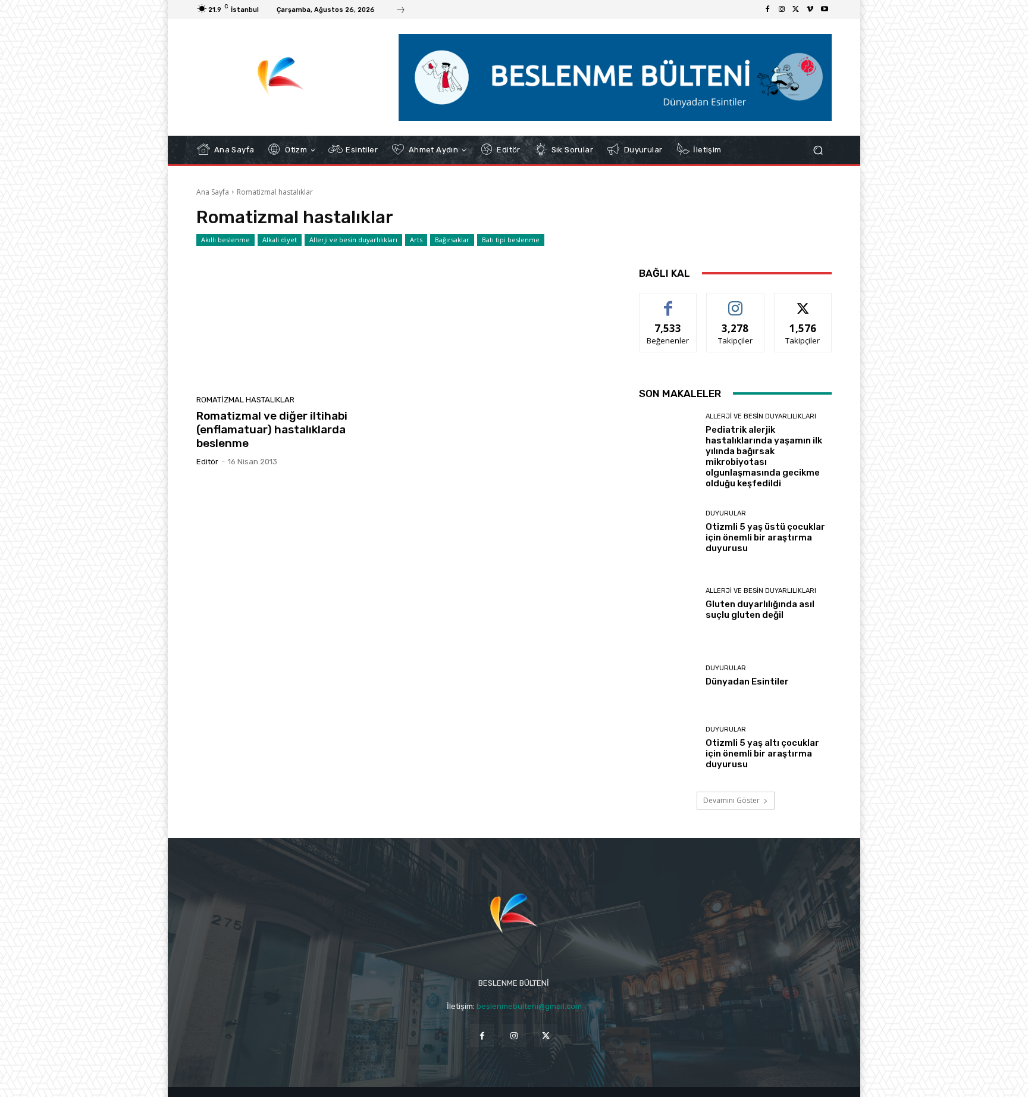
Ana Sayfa (212, 192)
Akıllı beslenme (225, 239)
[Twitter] (796, 9)
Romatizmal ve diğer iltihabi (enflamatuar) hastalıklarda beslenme (271, 429)
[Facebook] (767, 9)
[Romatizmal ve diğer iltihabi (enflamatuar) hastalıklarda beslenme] (296, 324)
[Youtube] (824, 9)
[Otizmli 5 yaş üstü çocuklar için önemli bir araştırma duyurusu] (668, 532)
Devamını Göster (731, 800)
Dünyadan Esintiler (747, 681)
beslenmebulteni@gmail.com (529, 1006)
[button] (818, 150)
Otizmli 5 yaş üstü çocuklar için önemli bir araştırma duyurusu (765, 537)
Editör (207, 461)
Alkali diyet (279, 239)
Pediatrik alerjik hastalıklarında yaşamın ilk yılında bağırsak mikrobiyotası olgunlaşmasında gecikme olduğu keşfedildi (764, 456)
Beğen (668, 302)
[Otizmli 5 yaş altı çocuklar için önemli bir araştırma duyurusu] (668, 748)
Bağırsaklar (452, 239)
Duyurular (726, 513)
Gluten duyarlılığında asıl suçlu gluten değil (760, 609)
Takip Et (735, 302)
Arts (416, 239)
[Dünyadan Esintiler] (668, 676)
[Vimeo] (810, 9)
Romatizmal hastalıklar (245, 400)
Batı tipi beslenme (511, 239)
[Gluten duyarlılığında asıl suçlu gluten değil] (668, 604)
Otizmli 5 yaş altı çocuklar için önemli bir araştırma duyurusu (762, 753)
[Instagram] (782, 9)
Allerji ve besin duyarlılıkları (353, 239)
